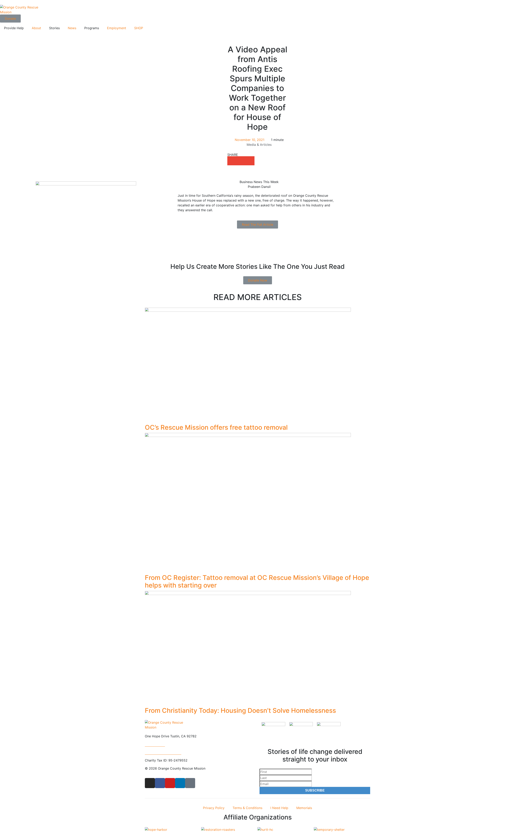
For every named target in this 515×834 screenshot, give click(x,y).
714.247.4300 (155, 744)
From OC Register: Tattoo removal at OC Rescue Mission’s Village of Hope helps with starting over (257, 581)
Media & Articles (259, 145)
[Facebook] (160, 783)
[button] (231, 160)
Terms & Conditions (247, 808)
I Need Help (279, 808)
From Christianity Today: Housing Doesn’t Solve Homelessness (240, 710)
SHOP (138, 28)
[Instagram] (150, 783)
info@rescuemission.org (163, 752)
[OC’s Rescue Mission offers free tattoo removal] (248, 365)
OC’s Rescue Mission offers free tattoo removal (216, 427)
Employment (116, 28)
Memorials (304, 808)
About (36, 28)
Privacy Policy (214, 808)
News (72, 28)
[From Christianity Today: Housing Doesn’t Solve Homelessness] (248, 649)
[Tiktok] (190, 783)
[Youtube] (170, 783)
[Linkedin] (180, 783)
